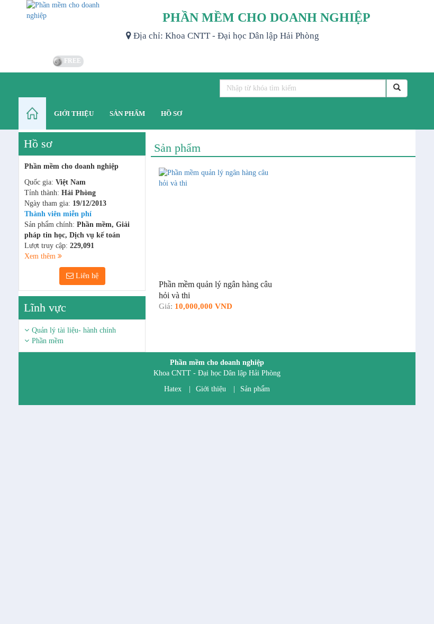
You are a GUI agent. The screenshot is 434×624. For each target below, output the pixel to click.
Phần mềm (48, 341)
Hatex (173, 389)
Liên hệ (86, 276)
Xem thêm (41, 256)
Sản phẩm (255, 389)
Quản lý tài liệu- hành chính (74, 330)
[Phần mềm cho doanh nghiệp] (68, 26)
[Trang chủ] (32, 113)
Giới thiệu (211, 389)
